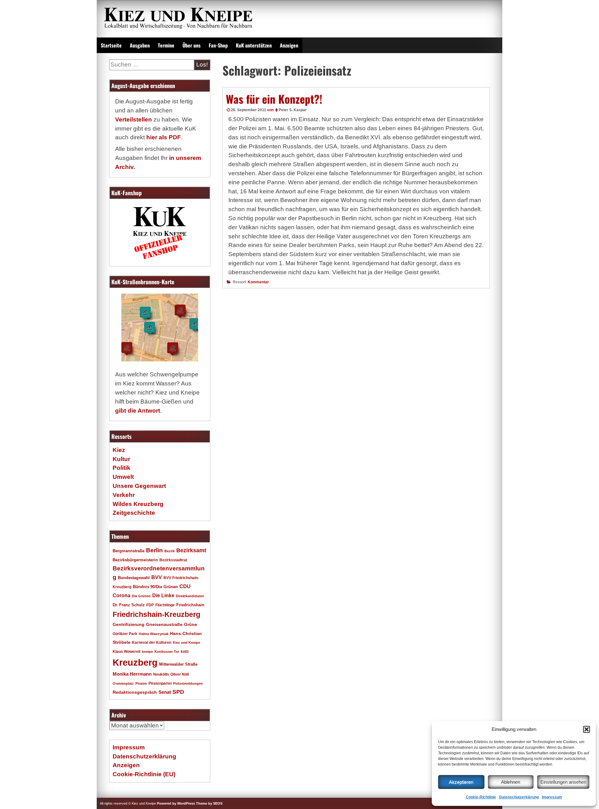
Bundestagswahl (134, 578)
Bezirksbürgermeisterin (135, 560)
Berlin (154, 550)
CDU (185, 586)
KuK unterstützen (254, 45)
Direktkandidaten (190, 596)
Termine (166, 45)
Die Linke (163, 595)
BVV (156, 577)
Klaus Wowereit (126, 651)
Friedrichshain (190, 605)
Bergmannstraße (128, 551)
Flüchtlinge (165, 605)
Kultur (121, 459)
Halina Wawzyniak (153, 634)
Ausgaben (140, 45)
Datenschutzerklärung (519, 797)
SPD (178, 692)
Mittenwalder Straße (178, 664)
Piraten (141, 683)
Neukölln (161, 674)
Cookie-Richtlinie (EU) (144, 774)
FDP (150, 605)
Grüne (190, 624)
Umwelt (123, 477)
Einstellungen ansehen (563, 782)
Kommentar (258, 282)
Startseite (111, 45)
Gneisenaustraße (164, 624)
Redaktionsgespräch (135, 692)
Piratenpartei (160, 683)
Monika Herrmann (132, 674)
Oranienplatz (123, 683)
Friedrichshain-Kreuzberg (156, 614)
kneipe (147, 651)
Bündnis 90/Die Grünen (155, 587)
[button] (586, 729)
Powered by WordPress (176, 803)
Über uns (192, 45)
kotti (184, 651)
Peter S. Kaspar (293, 110)
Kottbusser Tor (166, 651)
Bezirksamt (191, 550)
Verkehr (124, 495)
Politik (121, 467)
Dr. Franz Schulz (129, 605)
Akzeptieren (461, 782)
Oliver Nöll (179, 674)
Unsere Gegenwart (139, 486)
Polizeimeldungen (188, 683)
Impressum (552, 797)
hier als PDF (163, 137)
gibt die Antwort (137, 410)
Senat (164, 692)
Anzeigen (289, 45)
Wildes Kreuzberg (138, 504)
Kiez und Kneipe (186, 642)
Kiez (119, 450)
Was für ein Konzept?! (274, 99)
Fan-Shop (218, 45)
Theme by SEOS (209, 803)
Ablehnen (510, 782)
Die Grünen (141, 596)
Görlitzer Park (125, 634)
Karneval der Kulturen (151, 642)
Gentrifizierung (128, 624)
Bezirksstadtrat (173, 560)
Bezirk (169, 551)
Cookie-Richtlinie (481, 797)
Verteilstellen (133, 119)
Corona (121, 595)
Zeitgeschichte (134, 512)
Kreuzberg (135, 662)
